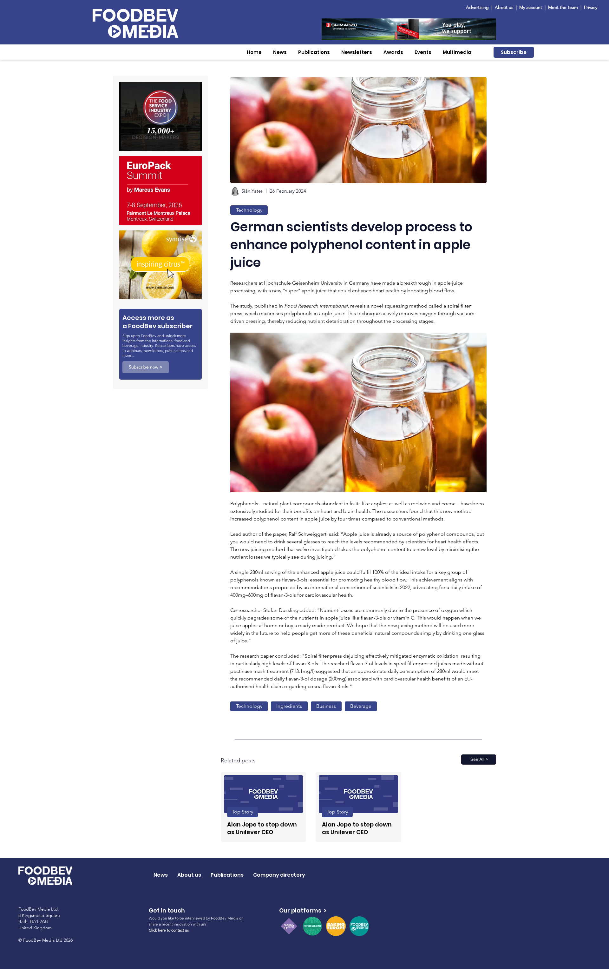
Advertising (478, 7)
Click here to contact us (169, 930)
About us (504, 7)
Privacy (590, 7)
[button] (280, 52)
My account (530, 7)
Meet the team (563, 7)
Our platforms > (302, 910)
